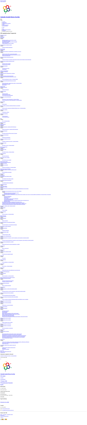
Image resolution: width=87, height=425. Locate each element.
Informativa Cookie (10, 414)
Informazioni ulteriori (7, 201)
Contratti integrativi (5, 116)
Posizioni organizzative (3, 87)
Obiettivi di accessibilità (5, 349)
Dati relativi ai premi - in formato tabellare (8, 145)
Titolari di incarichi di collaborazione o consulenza (7, 73)
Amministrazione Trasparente (6, 29)
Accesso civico (2, 339)
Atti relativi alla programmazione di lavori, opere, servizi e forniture (11, 191)
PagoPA (1, 384)
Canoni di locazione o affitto (6, 234)
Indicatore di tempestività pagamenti (5, 278)
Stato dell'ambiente (5, 311)
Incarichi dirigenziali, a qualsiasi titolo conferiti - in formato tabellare (12, 83)
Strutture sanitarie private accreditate (5, 318)
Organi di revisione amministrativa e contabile (6, 241)
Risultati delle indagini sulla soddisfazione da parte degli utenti (11, 270)
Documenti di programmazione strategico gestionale (9, 41)
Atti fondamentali (2, 379)
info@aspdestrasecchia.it (6, 408)
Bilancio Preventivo (3, 215)
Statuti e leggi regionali (5, 42)
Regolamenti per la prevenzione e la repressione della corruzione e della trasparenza (14, 335)
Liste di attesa (2, 263)
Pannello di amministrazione (4, 416)
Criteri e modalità (2, 207)
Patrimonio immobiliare (5, 230)
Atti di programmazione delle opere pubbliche (6, 292)
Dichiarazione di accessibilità (4, 402)
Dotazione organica (3, 91)
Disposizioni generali (3, 35)
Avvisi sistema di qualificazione (8, 199)
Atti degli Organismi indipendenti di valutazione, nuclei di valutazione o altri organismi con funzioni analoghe (17, 240)
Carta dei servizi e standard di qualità (5, 251)
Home (3, 28)
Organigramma (4, 69)
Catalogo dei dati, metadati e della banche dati (8, 347)
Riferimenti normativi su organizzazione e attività (9, 40)
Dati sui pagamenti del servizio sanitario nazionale (7, 277)
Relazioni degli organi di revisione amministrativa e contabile (11, 244)
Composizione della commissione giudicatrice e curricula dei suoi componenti (13, 202)
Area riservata (2, 415)
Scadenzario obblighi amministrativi (7, 47)
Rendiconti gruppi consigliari (6, 63)
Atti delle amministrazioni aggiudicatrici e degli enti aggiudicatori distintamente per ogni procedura (14, 188)
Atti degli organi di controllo (6, 64)
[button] (3, 21)
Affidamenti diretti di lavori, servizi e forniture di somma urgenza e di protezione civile (16, 200)
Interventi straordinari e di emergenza (5, 325)
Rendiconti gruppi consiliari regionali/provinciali (7, 61)
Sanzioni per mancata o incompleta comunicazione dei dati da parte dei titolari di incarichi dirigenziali (16, 59)
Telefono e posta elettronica (4, 70)
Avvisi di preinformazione (7, 196)
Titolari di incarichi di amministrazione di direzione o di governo (11, 54)
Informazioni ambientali (3, 306)
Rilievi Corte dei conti (5, 248)
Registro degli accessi (5, 343)
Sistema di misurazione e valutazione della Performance (10, 129)
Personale (1, 74)
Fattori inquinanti (4, 312)
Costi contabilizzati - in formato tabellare (8, 262)
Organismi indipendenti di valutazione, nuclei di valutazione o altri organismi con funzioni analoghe (14, 237)
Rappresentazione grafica (4, 161)
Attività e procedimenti (3, 163)
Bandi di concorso (3, 122)
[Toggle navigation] (1, 19)
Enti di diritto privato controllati (4, 157)
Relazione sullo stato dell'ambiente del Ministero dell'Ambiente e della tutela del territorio (15, 316)
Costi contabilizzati (3, 259)
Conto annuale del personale (6, 94)
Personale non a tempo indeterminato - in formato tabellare (10, 99)
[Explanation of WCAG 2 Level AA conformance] (5, 419)
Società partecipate (3, 153)
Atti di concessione (3, 211)
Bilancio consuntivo (3, 218)
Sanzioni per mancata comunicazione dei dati (6, 57)
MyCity (2, 417)
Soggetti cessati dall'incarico (6, 55)
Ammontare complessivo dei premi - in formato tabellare (10, 141)
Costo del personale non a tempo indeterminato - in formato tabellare (12, 100)
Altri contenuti (2, 329)
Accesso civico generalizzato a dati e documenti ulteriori (10, 342)
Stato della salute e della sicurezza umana (8, 315)
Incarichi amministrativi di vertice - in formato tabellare (10, 79)
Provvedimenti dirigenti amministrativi (5, 180)
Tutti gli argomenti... (5, 25)
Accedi (3, 27)
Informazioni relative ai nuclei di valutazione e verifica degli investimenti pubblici (13, 291)
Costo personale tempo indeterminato (7, 95)
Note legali (4, 414)
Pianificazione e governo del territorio (5, 302)
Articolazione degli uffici (5, 68)
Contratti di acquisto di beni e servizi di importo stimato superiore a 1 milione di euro (14, 203)
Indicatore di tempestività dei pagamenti (8, 280)
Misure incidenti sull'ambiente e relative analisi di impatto (10, 313)
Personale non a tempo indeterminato (5, 96)
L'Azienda (1, 377)
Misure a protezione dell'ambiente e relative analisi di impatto (11, 314)
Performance (4, 30)
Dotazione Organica (5, 93)
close (1, 20)
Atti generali (2, 37)
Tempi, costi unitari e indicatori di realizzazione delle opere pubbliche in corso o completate (15, 299)
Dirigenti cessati (2, 86)
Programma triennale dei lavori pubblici (9, 193)
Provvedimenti (2, 173)
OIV (1, 118)
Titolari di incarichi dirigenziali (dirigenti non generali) (8, 80)
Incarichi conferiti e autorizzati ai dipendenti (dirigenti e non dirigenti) (10, 105)
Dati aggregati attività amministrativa (5, 162)
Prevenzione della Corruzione (4, 331)
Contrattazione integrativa (4, 113)
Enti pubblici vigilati (3, 149)
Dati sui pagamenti (3, 273)
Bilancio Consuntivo (3, 216)
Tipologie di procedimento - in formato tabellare (9, 167)
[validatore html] (2, 419)
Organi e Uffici (4, 381)
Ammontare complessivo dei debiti (7, 281)
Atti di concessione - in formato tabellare (8, 214)
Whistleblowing (2, 352)
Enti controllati (2, 147)
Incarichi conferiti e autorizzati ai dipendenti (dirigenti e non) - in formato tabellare (14, 108)
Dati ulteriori (2, 350)
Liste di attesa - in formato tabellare (7, 266)
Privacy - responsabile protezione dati (5, 351)
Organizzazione (2, 49)
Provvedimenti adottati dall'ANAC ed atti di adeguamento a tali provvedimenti (13, 337)
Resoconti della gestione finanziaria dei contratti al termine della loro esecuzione (13, 204)
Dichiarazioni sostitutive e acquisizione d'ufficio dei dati (8, 169)
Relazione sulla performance (6, 137)
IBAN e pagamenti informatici (6, 285)
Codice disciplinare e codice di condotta (8, 43)
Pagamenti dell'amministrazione (4, 271)
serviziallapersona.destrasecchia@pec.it (8, 410)
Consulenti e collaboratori (4, 71)
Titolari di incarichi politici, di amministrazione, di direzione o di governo (10, 51)
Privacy (1, 414)
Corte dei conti (2, 245)
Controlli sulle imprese (3, 184)
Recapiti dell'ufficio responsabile (6, 172)
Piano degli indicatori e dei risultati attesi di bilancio (7, 222)
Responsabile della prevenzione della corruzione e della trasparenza (11, 334)
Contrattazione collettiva (3, 109)
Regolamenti (4, 348)
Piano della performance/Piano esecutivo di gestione (9, 133)
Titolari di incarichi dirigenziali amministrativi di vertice (8, 76)
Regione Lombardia (3, 0)
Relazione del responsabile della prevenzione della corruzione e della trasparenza (13, 336)
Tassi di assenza (2, 101)
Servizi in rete (2, 267)
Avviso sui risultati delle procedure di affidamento (11, 198)
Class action (2, 255)
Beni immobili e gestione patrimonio (5, 226)
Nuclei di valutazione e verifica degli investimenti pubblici (8, 288)
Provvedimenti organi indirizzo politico (6, 176)
